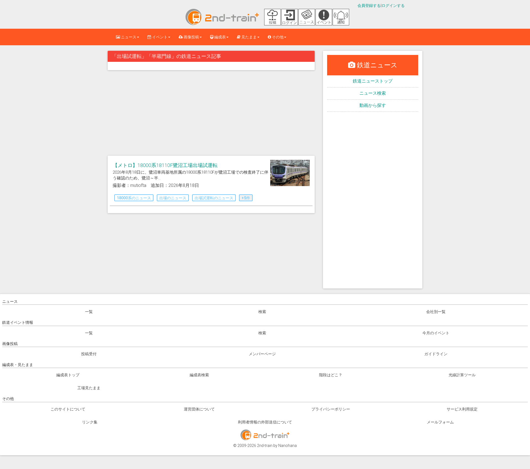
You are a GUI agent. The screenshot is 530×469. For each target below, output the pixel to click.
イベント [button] (159, 37)
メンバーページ (262, 354)
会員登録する (369, 5)
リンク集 (89, 422)
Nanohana (287, 445)
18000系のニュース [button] (134, 198)
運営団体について (199, 409)
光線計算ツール (462, 375)
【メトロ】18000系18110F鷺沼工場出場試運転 (165, 165)
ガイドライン (435, 354)
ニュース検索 (372, 93)
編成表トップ (68, 375)
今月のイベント (435, 333)
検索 (262, 311)
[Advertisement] (211, 114)
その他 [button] (277, 37)
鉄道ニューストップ (373, 81)
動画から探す (372, 105)
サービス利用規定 (462, 409)
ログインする (393, 5)
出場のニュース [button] (172, 198)
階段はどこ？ (330, 375)
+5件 (246, 198)
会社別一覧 (436, 311)
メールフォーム (440, 422)
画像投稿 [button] (191, 37)
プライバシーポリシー (330, 409)
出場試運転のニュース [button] (214, 198)
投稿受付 (89, 354)
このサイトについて (68, 409)
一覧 (89, 311)
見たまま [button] (248, 37)
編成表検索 (199, 375)
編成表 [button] (219, 37)
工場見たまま (88, 388)
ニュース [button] (128, 37)
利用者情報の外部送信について (265, 422)
